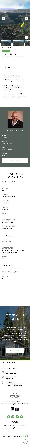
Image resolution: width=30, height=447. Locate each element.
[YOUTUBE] (21, 416)
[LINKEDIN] (17, 416)
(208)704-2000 (7, 143)
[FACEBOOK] (8, 416)
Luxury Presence (15, 428)
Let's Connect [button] (15, 350)
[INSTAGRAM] (12, 416)
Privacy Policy (22, 436)
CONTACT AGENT (15, 160)
